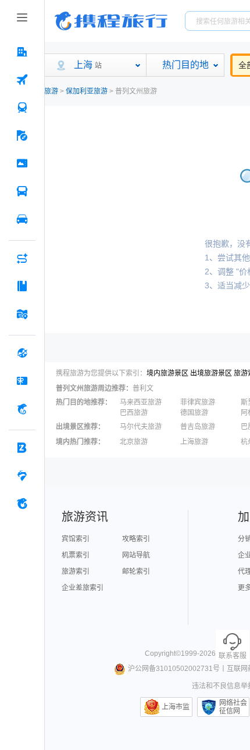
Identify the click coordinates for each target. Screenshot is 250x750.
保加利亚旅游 (87, 91)
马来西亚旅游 (141, 402)
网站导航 (136, 555)
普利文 (143, 388)
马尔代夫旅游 (141, 427)
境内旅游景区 (167, 373)
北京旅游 (134, 442)
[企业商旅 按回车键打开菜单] (22, 447)
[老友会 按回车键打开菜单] (22, 475)
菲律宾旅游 (197, 402)
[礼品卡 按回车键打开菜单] (22, 381)
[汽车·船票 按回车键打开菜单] (22, 191)
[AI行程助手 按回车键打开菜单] (22, 258)
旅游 (51, 91)
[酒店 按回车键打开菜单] (22, 52)
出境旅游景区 (211, 373)
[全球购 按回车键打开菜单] (22, 353)
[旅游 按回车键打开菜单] (22, 135)
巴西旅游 (134, 413)
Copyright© (163, 653)
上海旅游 (194, 442)
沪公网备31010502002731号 (174, 669)
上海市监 (176, 707)
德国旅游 (194, 413)
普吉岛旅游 (197, 427)
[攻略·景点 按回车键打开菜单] (22, 286)
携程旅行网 (111, 21)
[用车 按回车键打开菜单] (22, 219)
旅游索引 (76, 571)
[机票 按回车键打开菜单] (22, 79)
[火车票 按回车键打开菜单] (22, 107)
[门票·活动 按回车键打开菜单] (22, 163)
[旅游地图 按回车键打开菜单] (22, 314)
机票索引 (76, 555)
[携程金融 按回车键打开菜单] (22, 409)
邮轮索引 (136, 571)
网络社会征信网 (233, 707)
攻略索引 (136, 539)
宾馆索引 (76, 539)
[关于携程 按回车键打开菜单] (22, 503)
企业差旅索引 (82, 588)
